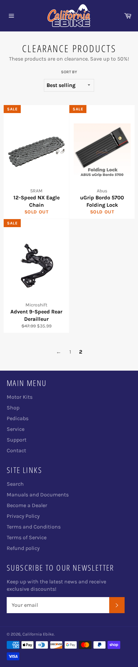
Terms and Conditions (34, 526)
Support (16, 440)
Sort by (69, 72)
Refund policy (23, 548)
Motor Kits (19, 397)
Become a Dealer (27, 505)
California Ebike (38, 634)
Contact (16, 450)
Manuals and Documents (38, 494)
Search (15, 484)
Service (15, 429)
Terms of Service (27, 537)
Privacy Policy (23, 516)
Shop (13, 407)
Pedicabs (17, 418)
